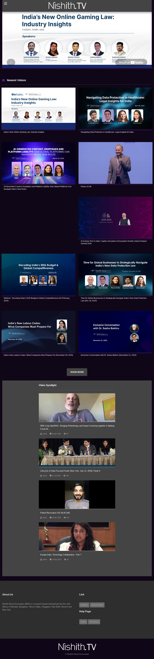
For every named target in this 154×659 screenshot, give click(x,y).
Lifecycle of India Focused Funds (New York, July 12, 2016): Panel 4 (70, 483)
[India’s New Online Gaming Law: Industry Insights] (38, 120)
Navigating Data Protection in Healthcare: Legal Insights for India (107, 144)
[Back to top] (144, 640)
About (83, 633)
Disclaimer (94, 633)
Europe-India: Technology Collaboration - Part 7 (60, 566)
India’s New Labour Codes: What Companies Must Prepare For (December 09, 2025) (38, 367)
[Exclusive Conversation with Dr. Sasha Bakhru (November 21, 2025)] (115, 343)
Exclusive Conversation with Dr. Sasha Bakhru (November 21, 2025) (108, 367)
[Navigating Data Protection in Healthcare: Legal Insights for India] (115, 120)
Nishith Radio (97, 617)
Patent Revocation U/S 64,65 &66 (55, 524)
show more (77, 384)
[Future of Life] (115, 175)
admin (45, 445)
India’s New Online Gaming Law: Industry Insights (24, 144)
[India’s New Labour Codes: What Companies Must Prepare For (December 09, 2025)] (38, 343)
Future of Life (86, 198)
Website (84, 617)
